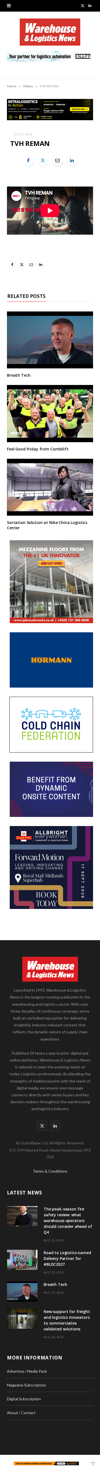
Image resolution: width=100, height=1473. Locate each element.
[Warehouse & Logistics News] (50, 35)
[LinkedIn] (72, 160)
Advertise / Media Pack (27, 1371)
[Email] (57, 160)
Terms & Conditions (50, 1171)
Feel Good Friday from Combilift (38, 449)
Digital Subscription (24, 1398)
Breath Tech (18, 375)
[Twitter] (42, 160)
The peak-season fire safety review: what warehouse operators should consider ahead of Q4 (68, 1220)
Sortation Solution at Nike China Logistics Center (47, 525)
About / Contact (21, 1412)
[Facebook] (28, 160)
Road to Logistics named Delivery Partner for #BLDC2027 (67, 1258)
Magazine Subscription (26, 1385)
